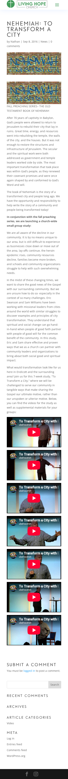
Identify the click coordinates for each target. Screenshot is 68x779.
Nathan (15, 41)
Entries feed (14, 744)
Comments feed (17, 750)
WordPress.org (16, 756)
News (44, 41)
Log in (10, 738)
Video (10, 723)
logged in (29, 671)
